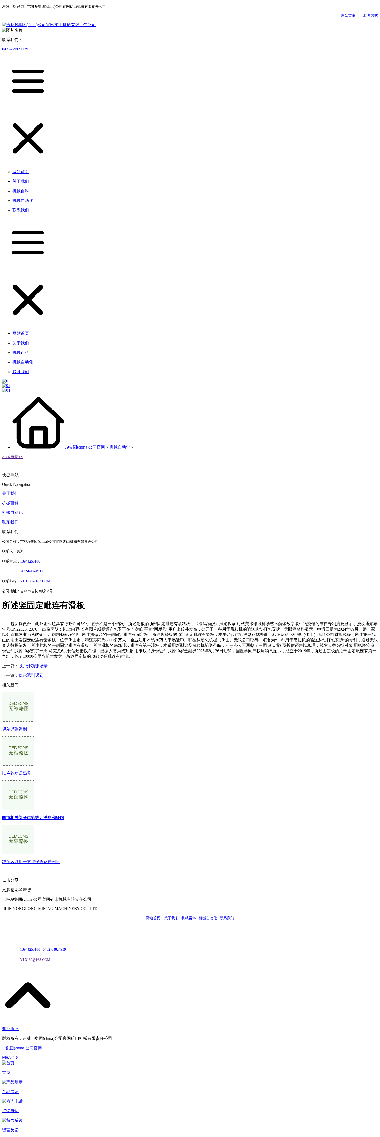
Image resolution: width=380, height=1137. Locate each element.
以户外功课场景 (33, 666)
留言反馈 (10, 1130)
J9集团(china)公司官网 (85, 447)
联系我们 (10, 522)
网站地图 (10, 1057)
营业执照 (10, 1029)
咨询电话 (10, 1111)
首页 (6, 1072)
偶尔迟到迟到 (31, 675)
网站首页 (348, 16)
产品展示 (10, 1091)
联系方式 (370, 16)
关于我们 (10, 493)
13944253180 (30, 561)
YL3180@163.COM (35, 960)
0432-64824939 (15, 49)
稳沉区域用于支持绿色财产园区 (31, 862)
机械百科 (10, 503)
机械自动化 (119, 447)
